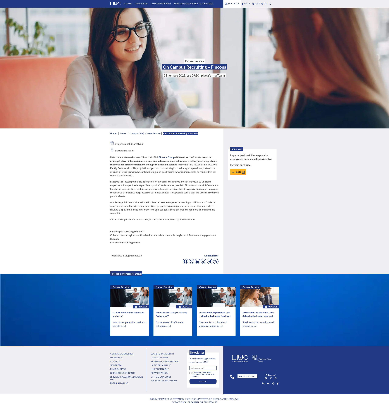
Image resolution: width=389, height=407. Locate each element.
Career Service (121, 287)
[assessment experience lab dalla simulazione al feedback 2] (259, 297)
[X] (191, 261)
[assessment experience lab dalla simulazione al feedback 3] (216, 297)
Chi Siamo (128, 4)
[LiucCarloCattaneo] (268, 383)
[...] (124, 325)
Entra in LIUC (233, 4)
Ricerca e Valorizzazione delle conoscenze (193, 4)
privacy (195, 376)
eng (265, 4)
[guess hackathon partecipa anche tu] (129, 297)
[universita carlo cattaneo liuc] (263, 383)
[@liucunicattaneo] (278, 383)
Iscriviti (203, 381)
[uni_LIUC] (273, 383)
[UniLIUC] (266, 378)
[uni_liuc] (275, 378)
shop (257, 4)
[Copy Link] (216, 261)
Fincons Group (167, 157)
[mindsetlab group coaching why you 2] (172, 297)
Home (113, 133)
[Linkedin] (197, 261)
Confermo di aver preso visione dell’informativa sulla (204, 374)
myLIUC (247, 4)
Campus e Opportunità (161, 4)
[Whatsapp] (203, 261)
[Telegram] (209, 261)
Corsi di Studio (141, 4)
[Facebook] (185, 261)
